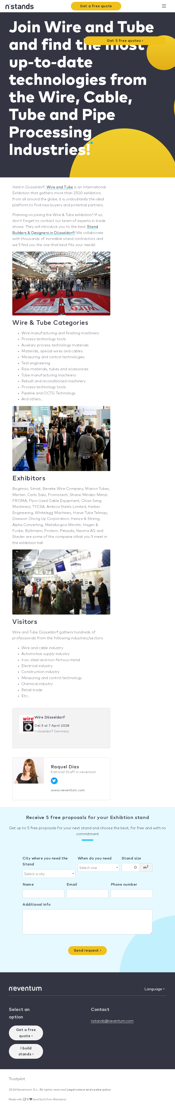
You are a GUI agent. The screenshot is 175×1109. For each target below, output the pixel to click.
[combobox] (49, 873)
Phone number (124, 884)
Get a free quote (96, 6)
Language (153, 989)
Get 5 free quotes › (125, 41)
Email (72, 884)
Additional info (37, 904)
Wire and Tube (59, 187)
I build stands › (26, 1051)
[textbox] (47, 874)
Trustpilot (17, 1079)
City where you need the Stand (45, 861)
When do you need (95, 858)
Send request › (87, 950)
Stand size (131, 858)
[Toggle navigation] (164, 6)
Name (28, 884)
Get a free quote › (26, 1033)
